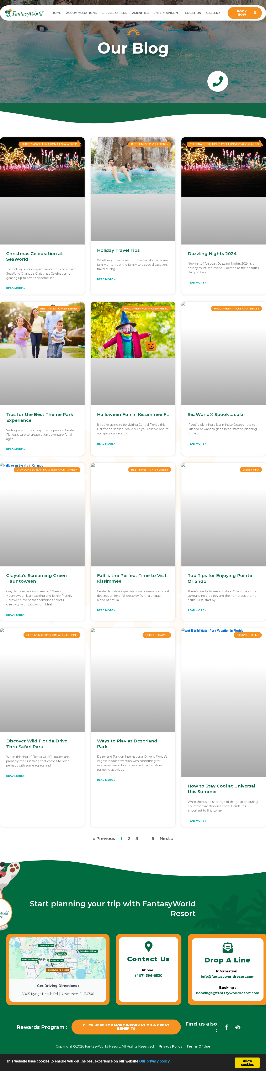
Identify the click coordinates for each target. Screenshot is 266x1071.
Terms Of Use (198, 1046)
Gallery (213, 13)
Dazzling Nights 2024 (212, 253)
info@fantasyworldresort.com (228, 977)
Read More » (15, 288)
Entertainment (167, 13)
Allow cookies (247, 1062)
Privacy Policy (170, 1046)
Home (56, 13)
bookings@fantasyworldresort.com (227, 993)
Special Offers (114, 13)
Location (193, 13)
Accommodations (81, 13)
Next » (167, 838)
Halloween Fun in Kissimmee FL (133, 414)
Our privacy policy (154, 1061)
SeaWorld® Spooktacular (216, 414)
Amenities (140, 13)
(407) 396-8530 (148, 976)
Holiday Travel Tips (118, 250)
